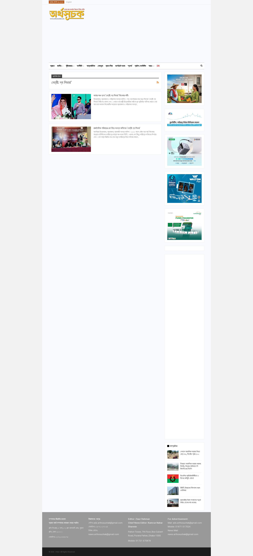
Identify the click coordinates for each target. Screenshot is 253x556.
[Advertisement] (128, 40)
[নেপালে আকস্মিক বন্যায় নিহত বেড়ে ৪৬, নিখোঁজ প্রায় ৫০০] (173, 454)
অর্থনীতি (79, 66)
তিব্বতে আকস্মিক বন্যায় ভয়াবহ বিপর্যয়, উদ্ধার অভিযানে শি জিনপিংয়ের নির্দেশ (190, 466)
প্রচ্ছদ (52, 66)
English (69, 2)
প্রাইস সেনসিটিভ (140, 66)
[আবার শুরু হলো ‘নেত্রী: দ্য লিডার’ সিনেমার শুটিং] (71, 106)
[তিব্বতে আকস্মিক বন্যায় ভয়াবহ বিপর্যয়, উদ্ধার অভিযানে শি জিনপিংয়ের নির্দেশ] (173, 466)
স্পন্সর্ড (130, 66)
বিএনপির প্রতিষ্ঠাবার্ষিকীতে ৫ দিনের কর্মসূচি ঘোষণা (189, 476)
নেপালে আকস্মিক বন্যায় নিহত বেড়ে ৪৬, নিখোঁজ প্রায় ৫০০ (190, 452)
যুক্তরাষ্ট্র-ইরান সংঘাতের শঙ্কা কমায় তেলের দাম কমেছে (190, 501)
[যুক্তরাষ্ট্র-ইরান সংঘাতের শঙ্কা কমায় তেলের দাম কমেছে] (173, 503)
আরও (150, 66)
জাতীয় (59, 66)
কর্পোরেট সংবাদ (120, 66)
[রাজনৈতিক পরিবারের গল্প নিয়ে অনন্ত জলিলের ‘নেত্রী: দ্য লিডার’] (71, 139)
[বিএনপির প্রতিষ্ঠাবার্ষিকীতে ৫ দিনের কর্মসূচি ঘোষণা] (173, 478)
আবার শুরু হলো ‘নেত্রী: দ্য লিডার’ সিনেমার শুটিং (111, 95)
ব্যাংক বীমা (109, 66)
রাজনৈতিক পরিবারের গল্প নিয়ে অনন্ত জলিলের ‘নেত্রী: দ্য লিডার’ (117, 128)
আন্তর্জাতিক (91, 66)
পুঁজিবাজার (69, 66)
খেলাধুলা (100, 66)
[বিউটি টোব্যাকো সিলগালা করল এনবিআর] (173, 491)
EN (158, 66)
